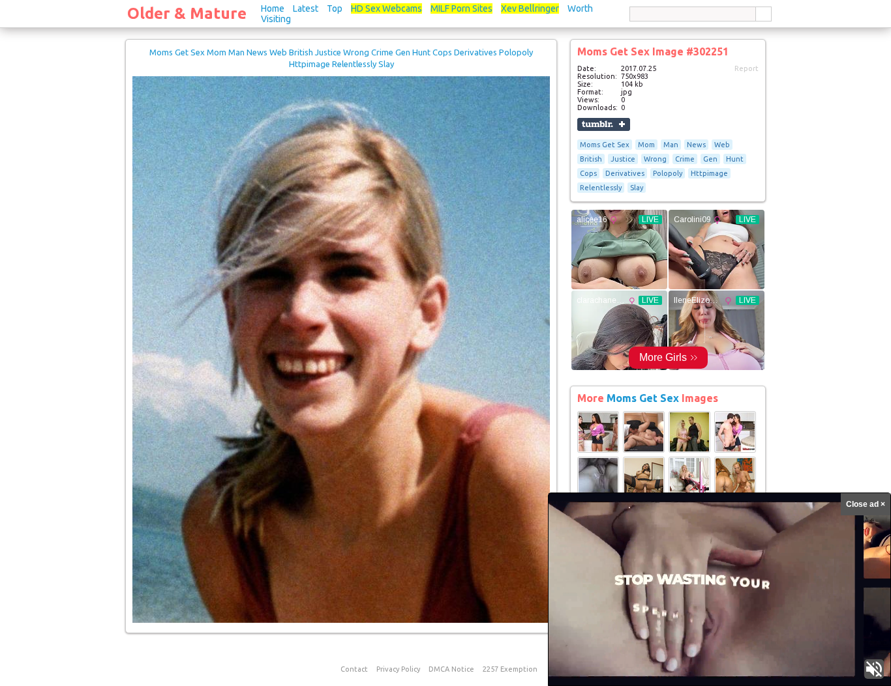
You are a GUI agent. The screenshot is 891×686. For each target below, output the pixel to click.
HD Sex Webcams (386, 8)
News (696, 145)
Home (272, 8)
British (591, 159)
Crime (685, 159)
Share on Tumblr (603, 124)
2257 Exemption (510, 669)
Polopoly (667, 173)
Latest (305, 8)
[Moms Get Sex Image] (598, 450)
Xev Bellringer (530, 8)
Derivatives (624, 173)
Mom (646, 145)
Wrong (655, 159)
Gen (710, 159)
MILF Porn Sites (461, 8)
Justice (623, 159)
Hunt (735, 159)
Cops (588, 173)
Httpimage (709, 173)
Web (722, 145)
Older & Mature (187, 13)
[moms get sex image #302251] (341, 620)
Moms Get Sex (604, 145)
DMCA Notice (451, 669)
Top (334, 8)
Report (746, 68)
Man (670, 145)
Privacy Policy (398, 669)
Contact (354, 669)
